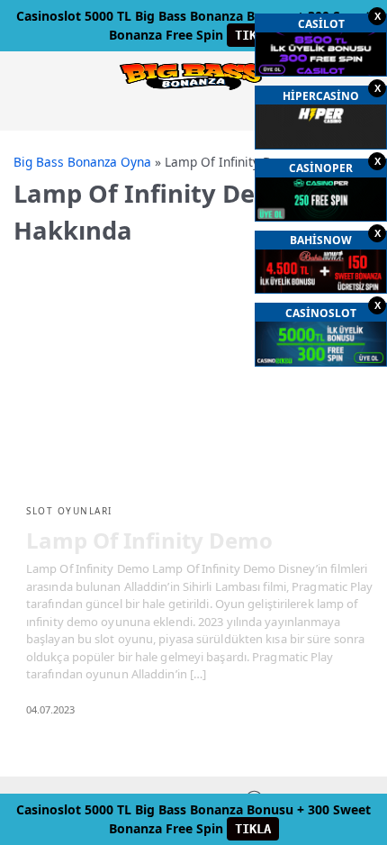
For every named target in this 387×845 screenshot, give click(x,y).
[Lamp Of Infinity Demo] (194, 389)
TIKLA (253, 35)
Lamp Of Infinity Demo (149, 540)
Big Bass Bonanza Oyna (82, 161)
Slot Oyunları (69, 510)
